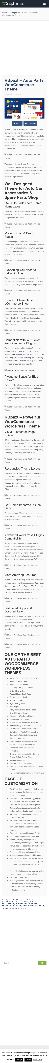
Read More (37, 1059)
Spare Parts (29, 906)
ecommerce (8, 904)
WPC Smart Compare (20, 354)
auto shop (28, 900)
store (41, 906)
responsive (8, 906)
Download (31, 123)
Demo (18, 123)
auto (4, 900)
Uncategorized (14, 12)
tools (5, 908)
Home (4, 12)
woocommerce (18, 908)
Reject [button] (28, 1059)
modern (33, 904)
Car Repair (22, 902)
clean (33, 902)
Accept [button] (19, 1059)
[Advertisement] (24, 47)
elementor (22, 904)
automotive (8, 902)
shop (18, 906)
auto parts (15, 900)
